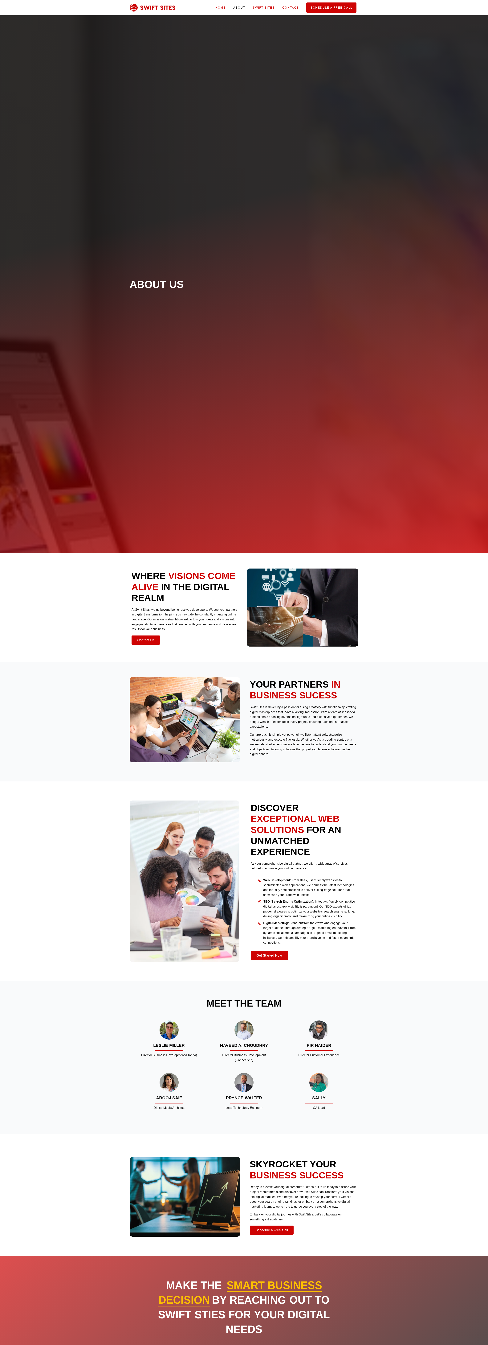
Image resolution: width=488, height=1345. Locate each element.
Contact (290, 7)
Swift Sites (264, 7)
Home (220, 7)
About (239, 7)
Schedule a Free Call (331, 7)
